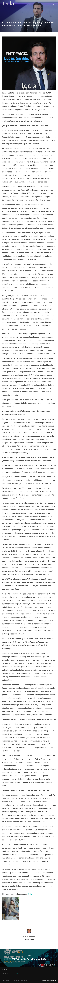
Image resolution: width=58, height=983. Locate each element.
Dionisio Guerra (8, 29)
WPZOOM (53, 980)
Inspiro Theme (45, 980)
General (18, 29)
